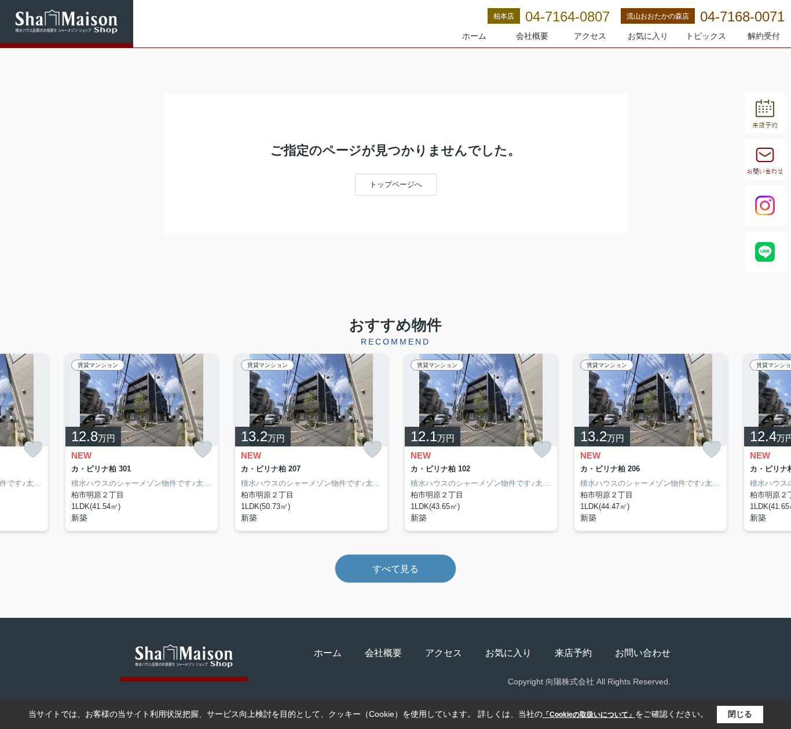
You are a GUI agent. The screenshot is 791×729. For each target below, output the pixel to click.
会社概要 (532, 36)
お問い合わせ (643, 653)
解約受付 (764, 36)
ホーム (474, 36)
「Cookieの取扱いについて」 (589, 714)
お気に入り (648, 36)
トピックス (706, 36)
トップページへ (395, 184)
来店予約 (573, 653)
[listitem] (141, 443)
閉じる (740, 714)
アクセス (590, 36)
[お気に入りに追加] (33, 450)
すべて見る (395, 569)
